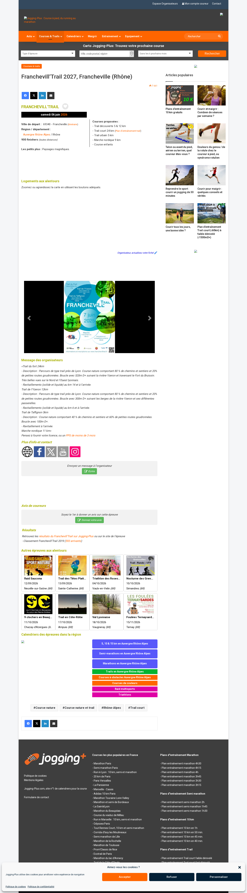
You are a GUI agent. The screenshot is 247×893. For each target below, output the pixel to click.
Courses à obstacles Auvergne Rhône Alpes (125, 677)
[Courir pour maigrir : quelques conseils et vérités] (211, 175)
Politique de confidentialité (41, 886)
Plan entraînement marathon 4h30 (181, 763)
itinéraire (72, 124)
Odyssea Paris (102, 823)
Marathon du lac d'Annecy (108, 858)
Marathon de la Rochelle (107, 841)
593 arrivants (73, 541)
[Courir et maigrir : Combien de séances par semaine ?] (211, 95)
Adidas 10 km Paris (105, 793)
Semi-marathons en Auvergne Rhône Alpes (124, 653)
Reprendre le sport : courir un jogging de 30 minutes (179, 192)
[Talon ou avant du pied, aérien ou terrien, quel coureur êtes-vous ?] (180, 133)
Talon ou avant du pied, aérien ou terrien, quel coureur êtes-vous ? (179, 151)
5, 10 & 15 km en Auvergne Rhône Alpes (125, 643)
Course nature (45, 707)
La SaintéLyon (102, 806)
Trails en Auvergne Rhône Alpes (125, 671)
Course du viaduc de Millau (109, 815)
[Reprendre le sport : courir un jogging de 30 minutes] (180, 175)
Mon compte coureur (196, 3)
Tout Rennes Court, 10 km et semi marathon (119, 828)
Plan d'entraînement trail (128, 131)
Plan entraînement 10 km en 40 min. (182, 841)
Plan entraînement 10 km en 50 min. (182, 832)
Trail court (137, 707)
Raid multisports (125, 688)
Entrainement (110, 36)
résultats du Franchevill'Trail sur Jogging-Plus (66, 536)
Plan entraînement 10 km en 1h (179, 828)
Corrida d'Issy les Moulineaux (110, 832)
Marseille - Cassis (103, 789)
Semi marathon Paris (106, 767)
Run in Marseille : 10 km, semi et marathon (118, 819)
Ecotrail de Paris (103, 853)
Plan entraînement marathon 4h (180, 772)
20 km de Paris (102, 776)
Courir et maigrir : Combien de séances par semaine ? (209, 112)
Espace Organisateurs (165, 3)
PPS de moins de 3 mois (80, 435)
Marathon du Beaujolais (107, 810)
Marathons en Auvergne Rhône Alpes (125, 663)
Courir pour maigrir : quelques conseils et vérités (209, 192)
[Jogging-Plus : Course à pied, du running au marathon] (55, 20)
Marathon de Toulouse (106, 845)
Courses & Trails (49, 36)
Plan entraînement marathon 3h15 (181, 785)
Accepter (125, 877)
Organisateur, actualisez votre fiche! (135, 252)
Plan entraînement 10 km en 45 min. (182, 836)
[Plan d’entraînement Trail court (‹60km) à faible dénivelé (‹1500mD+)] (211, 213)
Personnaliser (219, 877)
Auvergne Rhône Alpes (36, 134)
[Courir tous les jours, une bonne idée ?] (180, 213)
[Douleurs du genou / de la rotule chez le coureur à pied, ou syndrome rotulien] (211, 133)
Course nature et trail (79, 707)
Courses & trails (31, 66)
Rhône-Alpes (112, 707)
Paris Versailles (102, 780)
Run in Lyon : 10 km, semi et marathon (115, 772)
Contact (216, 3)
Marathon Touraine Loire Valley (111, 798)
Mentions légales (33, 780)
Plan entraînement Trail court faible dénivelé (187, 858)
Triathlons (124, 694)
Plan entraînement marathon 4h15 (181, 767)
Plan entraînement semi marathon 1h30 (184, 810)
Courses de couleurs (124, 683)
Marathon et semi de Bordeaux (111, 802)
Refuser (172, 877)
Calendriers (74, 36)
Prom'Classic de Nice (105, 849)
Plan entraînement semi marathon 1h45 (184, 806)
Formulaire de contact (36, 797)
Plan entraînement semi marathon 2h (183, 802)
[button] (239, 867)
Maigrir (92, 36)
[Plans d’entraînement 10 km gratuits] (180, 95)
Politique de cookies (16, 886)
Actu (29, 36)
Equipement (132, 36)
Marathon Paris (102, 763)
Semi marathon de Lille (107, 836)
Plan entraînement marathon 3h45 (181, 776)
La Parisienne (101, 785)
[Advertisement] (89, 164)
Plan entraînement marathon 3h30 (181, 780)
